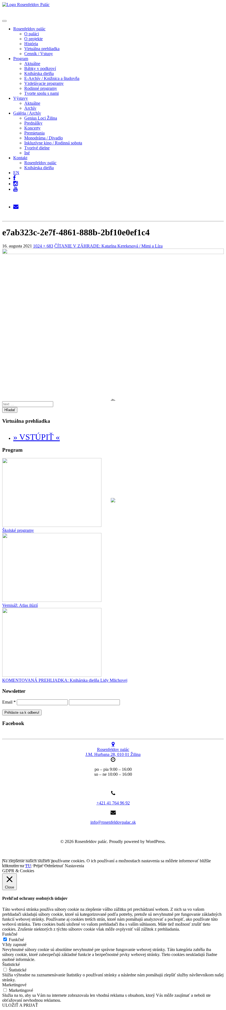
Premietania (34, 133)
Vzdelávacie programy (44, 83)
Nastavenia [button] (74, 865)
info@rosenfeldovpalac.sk (113, 822)
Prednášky (33, 123)
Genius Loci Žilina (40, 118)
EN (16, 172)
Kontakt (20, 157)
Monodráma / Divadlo (43, 138)
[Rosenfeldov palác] (26, 4)
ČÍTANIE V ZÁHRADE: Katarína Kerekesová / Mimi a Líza (108, 246)
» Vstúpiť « (36, 436)
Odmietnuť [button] (54, 865)
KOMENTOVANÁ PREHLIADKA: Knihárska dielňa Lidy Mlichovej (64, 680)
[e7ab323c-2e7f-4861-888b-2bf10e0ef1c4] (113, 252)
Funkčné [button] (9, 934)
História (31, 43)
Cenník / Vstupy (38, 53)
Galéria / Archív (27, 113)
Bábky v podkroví (40, 68)
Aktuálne (32, 63)
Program (20, 58)
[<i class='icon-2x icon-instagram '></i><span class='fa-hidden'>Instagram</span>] (15, 182)
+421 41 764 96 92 (113, 803)
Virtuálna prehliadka (42, 48)
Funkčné (16, 939)
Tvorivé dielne (37, 148)
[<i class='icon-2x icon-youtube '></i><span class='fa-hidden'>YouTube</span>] (15, 189)
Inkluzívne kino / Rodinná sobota (53, 143)
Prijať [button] (38, 865)
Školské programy (18, 530)
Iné (27, 152)
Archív (30, 108)
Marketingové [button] (14, 984)
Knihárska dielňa (39, 73)
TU (28, 865)
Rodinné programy (40, 88)
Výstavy (20, 98)
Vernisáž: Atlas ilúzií (20, 605)
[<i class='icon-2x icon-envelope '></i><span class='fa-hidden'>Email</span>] (15, 205)
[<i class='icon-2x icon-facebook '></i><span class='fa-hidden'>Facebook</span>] (14, 177)
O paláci (31, 33)
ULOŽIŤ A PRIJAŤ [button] (20, 1005)
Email (9, 702)
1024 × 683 (43, 246)
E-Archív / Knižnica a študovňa (51, 78)
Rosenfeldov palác (29, 28)
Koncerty (32, 128)
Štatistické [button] (11, 964)
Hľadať (9, 410)
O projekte (33, 38)
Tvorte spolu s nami (41, 93)
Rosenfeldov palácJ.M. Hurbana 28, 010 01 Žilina (113, 752)
